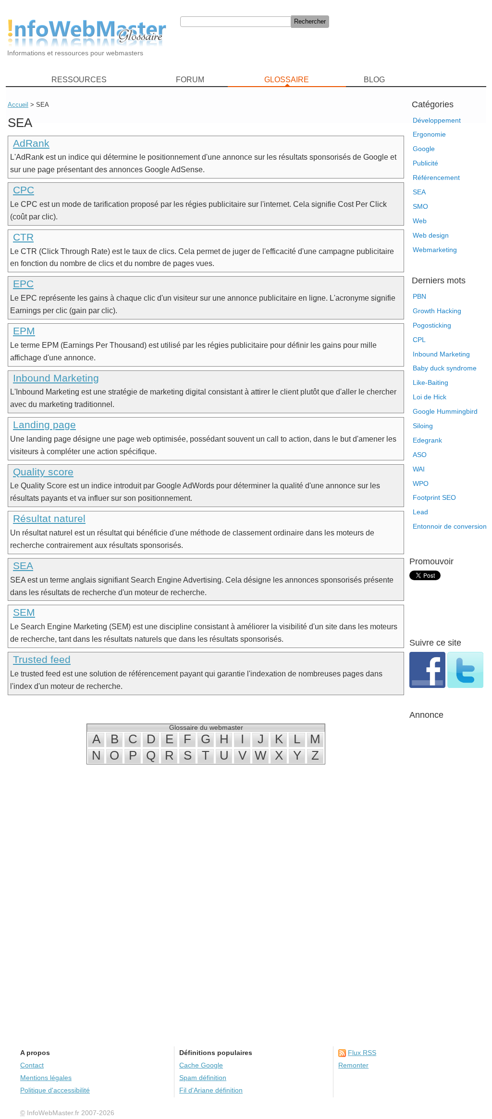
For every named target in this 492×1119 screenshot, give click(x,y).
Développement (437, 120)
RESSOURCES (79, 80)
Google (424, 149)
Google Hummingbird (445, 411)
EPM (24, 330)
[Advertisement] (332, 47)
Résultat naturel (49, 518)
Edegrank (427, 440)
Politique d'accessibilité (55, 1090)
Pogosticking (432, 325)
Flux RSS (362, 1052)
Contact (32, 1065)
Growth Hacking (437, 311)
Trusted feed (42, 659)
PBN (419, 296)
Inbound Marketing (441, 354)
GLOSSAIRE (286, 80)
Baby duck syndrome (445, 368)
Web (420, 221)
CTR (23, 236)
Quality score (43, 471)
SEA (419, 192)
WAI (419, 469)
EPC (23, 283)
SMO (420, 206)
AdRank (31, 143)
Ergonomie (429, 134)
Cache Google (201, 1065)
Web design (431, 235)
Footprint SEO (434, 497)
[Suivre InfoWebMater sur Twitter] (465, 685)
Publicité (425, 163)
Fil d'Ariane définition (211, 1090)
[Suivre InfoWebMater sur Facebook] (428, 685)
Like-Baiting (430, 382)
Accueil (18, 104)
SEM (24, 612)
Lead (420, 512)
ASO (420, 454)
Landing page (44, 424)
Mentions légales (46, 1077)
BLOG (374, 80)
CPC (23, 189)
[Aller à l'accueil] (87, 33)
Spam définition (202, 1077)
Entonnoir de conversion (450, 526)
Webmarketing (435, 250)
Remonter (353, 1065)
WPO (421, 483)
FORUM (190, 80)
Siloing (423, 426)
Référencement (436, 177)
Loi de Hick (429, 397)
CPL (419, 339)
